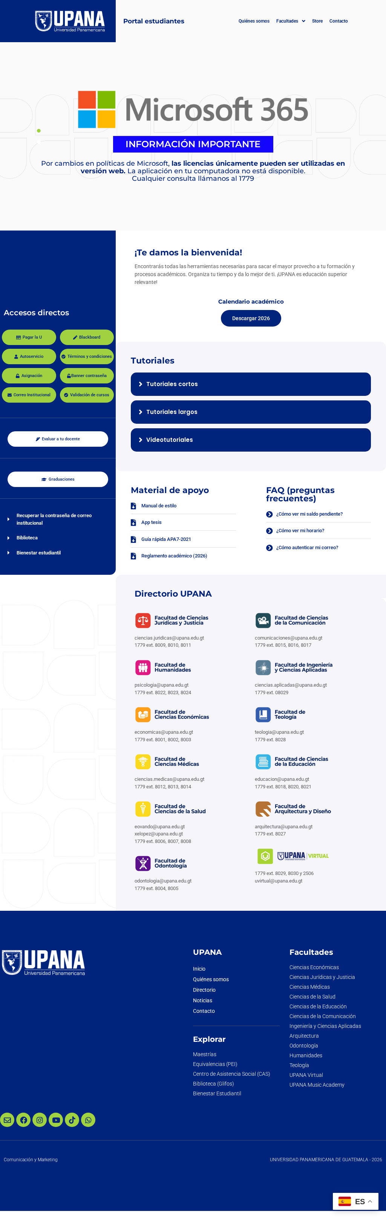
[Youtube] (56, 1120)
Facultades (287, 21)
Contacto (338, 21)
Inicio (199, 969)
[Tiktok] (72, 1120)
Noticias (202, 1000)
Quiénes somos (254, 21)
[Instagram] (39, 1120)
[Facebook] (23, 1120)
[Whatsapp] (88, 1120)
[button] (291, 21)
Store (317, 21)
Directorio (204, 990)
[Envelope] (7, 1120)
